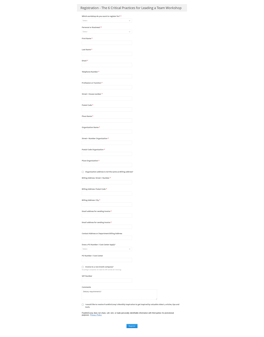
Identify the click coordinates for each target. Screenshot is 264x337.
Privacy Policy (96, 315)
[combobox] (107, 21)
